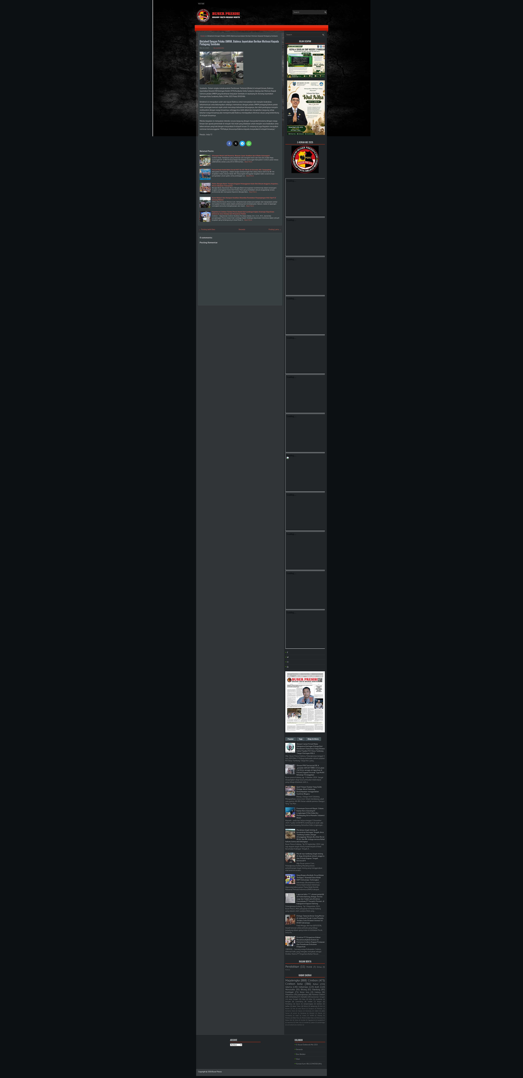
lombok (306, 1022)
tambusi (299, 1025)
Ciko (294, 1008)
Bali (321, 1006)
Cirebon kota (294, 984)
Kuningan (289, 992)
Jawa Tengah (293, 999)
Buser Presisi (217, 1072)
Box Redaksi (300, 1054)
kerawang (308, 1011)
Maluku (287, 1018)
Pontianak (319, 1018)
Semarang (293, 997)
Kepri (297, 1015)
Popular (291, 739)
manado (304, 997)
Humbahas (288, 1015)
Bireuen (312, 1013)
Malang (319, 1015)
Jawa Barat (302, 1008)
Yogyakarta (311, 1020)
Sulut (296, 1020)
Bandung (316, 989)
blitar (310, 999)
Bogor (319, 1001)
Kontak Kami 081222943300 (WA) (309, 1064)
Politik (309, 966)
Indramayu (303, 986)
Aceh (317, 986)
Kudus (304, 1015)
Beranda (242, 229)
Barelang (303, 1013)
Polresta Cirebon (318, 994)
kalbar (287, 1006)
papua (313, 1022)
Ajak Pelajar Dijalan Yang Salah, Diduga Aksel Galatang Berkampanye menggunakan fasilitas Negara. (309, 790)
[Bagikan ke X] (235, 143)
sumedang (299, 1001)
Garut (298, 1004)
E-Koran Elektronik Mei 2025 (307, 1045)
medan (316, 1011)
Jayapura (311, 1008)
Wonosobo (290, 989)
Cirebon (313, 980)
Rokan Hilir (288, 1020)
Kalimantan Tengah (318, 997)
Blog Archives (313, 739)
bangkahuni (321, 1020)
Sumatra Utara (290, 1011)
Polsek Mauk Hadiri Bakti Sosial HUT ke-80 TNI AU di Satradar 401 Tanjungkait (241, 170)
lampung (314, 1006)
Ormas (319, 967)
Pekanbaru (289, 994)
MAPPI (312, 1015)
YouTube (201, 3)
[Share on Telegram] (242, 143)
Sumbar (303, 1020)
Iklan (298, 1059)
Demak (320, 1013)
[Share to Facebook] (229, 143)
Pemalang (288, 1004)
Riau (303, 999)
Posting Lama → (275, 229)
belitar (310, 1001)
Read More (248, 162)
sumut (295, 1013)
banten (319, 1004)
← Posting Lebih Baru (207, 229)
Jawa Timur (297, 1006)
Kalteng (318, 992)
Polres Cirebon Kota (308, 1018)
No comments (218, 48)
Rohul (315, 984)
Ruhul (306, 1006)
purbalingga (321, 1022)
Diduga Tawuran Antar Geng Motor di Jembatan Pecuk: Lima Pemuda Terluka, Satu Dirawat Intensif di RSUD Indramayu (310, 919)
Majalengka (292, 980)
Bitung (304, 989)
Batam (287, 1008)
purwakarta (291, 1025)
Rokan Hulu (304, 992)
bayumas (290, 1022)
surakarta (319, 999)
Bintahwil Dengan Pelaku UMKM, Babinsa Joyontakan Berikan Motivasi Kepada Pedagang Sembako (239, 42)
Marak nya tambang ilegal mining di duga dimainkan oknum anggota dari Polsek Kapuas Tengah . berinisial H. (310, 857)
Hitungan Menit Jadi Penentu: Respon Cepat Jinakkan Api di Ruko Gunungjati (241, 156)
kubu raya (299, 1022)
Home (202, 36)
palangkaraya (302, 994)
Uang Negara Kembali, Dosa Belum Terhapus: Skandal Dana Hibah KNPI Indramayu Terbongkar (310, 877)
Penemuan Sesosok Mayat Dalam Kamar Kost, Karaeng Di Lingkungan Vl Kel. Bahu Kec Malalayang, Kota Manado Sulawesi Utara (311, 813)
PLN (286, 970)
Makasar (320, 1008)
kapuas (300, 1011)
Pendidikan (292, 966)
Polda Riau (296, 1018)
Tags (300, 739)
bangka (288, 1001)
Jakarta (288, 986)
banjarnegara (308, 1004)
